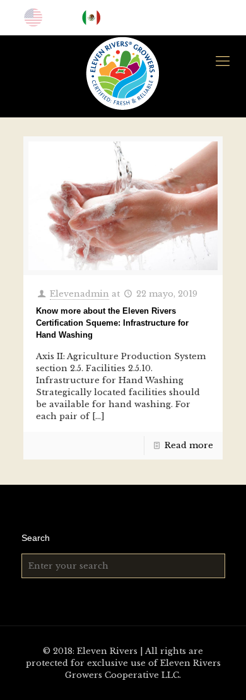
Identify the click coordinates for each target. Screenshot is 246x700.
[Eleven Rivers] (123, 73)
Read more (189, 445)
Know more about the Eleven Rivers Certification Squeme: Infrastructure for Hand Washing (112, 323)
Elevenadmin (79, 293)
